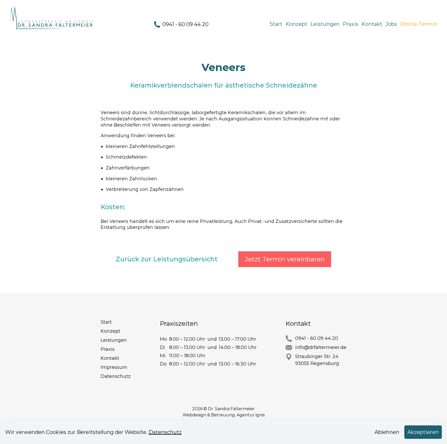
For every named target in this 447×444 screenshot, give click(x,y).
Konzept (296, 24)
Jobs (391, 24)
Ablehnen (387, 432)
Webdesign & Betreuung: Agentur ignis (224, 414)
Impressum (114, 367)
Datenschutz (116, 376)
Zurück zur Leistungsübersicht (167, 259)
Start (276, 24)
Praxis (350, 24)
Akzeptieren (423, 432)
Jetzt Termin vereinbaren (285, 259)
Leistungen (325, 24)
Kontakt (371, 24)
